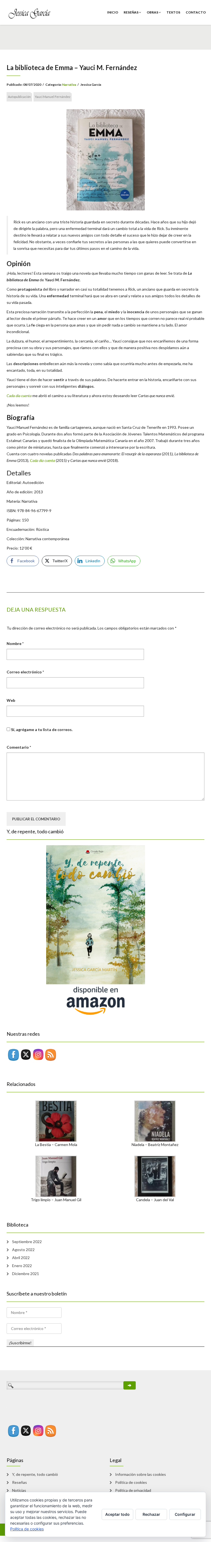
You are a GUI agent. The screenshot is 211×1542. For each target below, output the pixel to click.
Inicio (112, 12)
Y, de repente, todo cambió (35, 1474)
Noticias (19, 1490)
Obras (153, 12)
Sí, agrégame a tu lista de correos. (41, 729)
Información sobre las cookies (140, 1474)
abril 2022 (21, 1257)
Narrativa (69, 84)
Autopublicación (19, 96)
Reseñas (131, 12)
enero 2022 (22, 1265)
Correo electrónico (25, 672)
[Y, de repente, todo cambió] (76, 930)
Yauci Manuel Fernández (52, 96)
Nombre (15, 643)
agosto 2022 (23, 1249)
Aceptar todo (117, 1514)
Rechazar (151, 1514)
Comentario (19, 747)
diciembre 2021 (25, 1273)
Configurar (185, 1514)
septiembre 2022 (27, 1241)
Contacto (196, 12)
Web (11, 700)
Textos (173, 12)
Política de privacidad (133, 1490)
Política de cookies (131, 1482)
